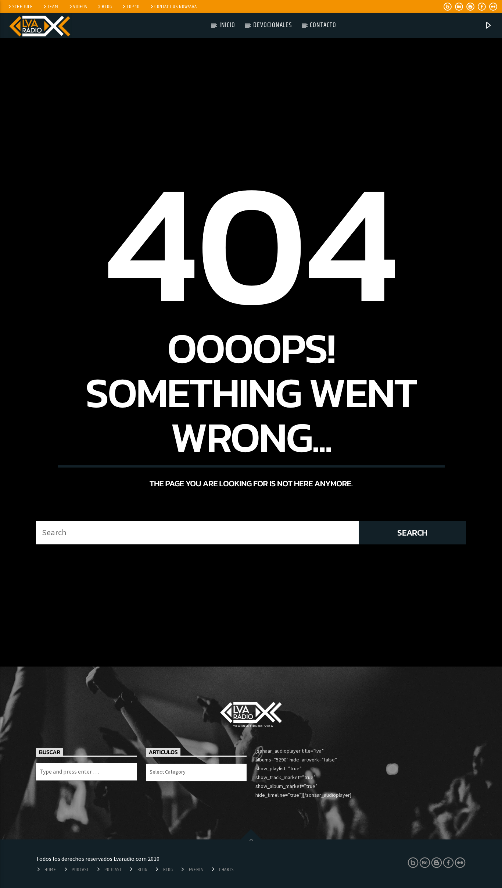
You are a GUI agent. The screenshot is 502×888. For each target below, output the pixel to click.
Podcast (80, 870)
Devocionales (272, 25)
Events (196, 870)
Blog (107, 7)
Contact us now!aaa (175, 7)
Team (53, 7)
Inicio (227, 25)
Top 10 (133, 7)
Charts (226, 870)
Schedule (22, 7)
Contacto (323, 25)
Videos (80, 7)
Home (50, 870)
